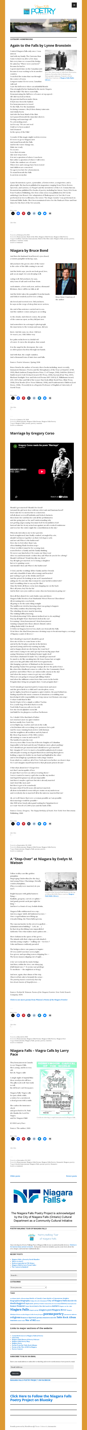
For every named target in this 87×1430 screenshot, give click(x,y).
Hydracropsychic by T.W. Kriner (23, 1263)
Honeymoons (21, 237)
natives (49, 1306)
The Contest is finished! (20, 1267)
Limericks (15, 1338)
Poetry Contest (17, 1349)
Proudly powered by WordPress (21, 1426)
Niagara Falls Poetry (61, 237)
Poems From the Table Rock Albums (24, 1345)
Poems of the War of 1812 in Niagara (24, 1347)
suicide (53, 1318)
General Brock (48, 1303)
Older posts (15, 1176)
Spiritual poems (35, 1317)
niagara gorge (34, 1310)
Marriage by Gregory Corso (32, 433)
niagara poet (45, 1310)
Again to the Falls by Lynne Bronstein (40, 45)
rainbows (74, 1314)
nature (55, 1306)
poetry (71, 239)
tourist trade (21, 1320)
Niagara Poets (17, 1343)
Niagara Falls (58, 239)
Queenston (67, 1314)
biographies (15, 1301)
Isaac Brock (29, 1306)
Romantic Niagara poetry (65, 1162)
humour (21, 1306)
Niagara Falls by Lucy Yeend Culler (24, 1265)
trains (26, 241)
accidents (13, 1298)
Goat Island (57, 1303)
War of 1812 (30, 1320)
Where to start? (17, 1261)
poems (66, 239)
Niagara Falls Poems (46, 237)
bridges (32, 1301)
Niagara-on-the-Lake (65, 1306)
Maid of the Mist (32, 237)
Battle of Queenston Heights (58, 1298)
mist (51, 239)
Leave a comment (16, 242)
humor (13, 1306)
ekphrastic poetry (32, 1303)
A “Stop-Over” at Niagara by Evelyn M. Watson (41, 861)
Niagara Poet (61, 1039)
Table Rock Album (66, 1317)
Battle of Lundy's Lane (38, 1298)
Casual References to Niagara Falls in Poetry (27, 1336)
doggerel (20, 1303)
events (41, 1303)
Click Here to (41, 1398)
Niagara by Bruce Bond (29, 250)
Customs (25, 239)
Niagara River (59, 1309)
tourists (20, 241)
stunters (46, 1317)
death (18, 1164)
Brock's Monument (41, 1301)
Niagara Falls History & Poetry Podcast (25, 1339)
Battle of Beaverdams (23, 1298)
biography (25, 1301)
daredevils (72, 1301)
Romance (13, 241)
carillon (18, 239)
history (64, 1303)
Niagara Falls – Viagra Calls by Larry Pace (39, 1052)
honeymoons (33, 239)
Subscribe (15, 1373)
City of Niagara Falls (57, 1300)
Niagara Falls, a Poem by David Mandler (26, 1259)
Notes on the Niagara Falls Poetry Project (30, 1314)
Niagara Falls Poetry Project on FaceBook (30, 1380)
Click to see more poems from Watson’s (39, 1000)
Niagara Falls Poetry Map (21, 1341)
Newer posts (71, 1176)
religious (15, 1317)
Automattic (52, 1426)
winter (38, 1320)
